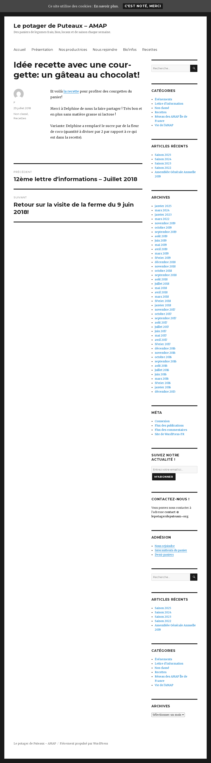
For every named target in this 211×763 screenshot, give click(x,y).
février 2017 (162, 344)
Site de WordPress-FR (169, 434)
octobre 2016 (163, 357)
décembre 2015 (165, 391)
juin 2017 (160, 331)
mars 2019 (162, 253)
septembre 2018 (166, 275)
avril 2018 (161, 292)
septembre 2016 (165, 361)
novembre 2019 (165, 223)
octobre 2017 (163, 314)
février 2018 (163, 301)
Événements (163, 99)
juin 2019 (160, 240)
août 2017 (161, 322)
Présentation (42, 50)
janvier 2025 (163, 206)
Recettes (149, 50)
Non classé (21, 114)
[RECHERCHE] (193, 68)
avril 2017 (161, 340)
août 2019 (161, 236)
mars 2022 (162, 219)
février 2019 (163, 258)
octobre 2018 (163, 271)
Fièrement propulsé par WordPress (84, 743)
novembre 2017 (165, 309)
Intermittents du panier (171, 550)
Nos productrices (73, 50)
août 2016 (161, 366)
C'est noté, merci (143, 6)
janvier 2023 (163, 214)
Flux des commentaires (171, 430)
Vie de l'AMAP (164, 125)
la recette (71, 91)
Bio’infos (129, 50)
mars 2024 (162, 210)
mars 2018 (162, 296)
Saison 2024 (163, 159)
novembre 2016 (165, 353)
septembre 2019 (165, 232)
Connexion (162, 421)
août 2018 (161, 279)
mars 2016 (162, 378)
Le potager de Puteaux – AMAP (60, 25)
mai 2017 (160, 335)
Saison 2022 (163, 168)
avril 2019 (161, 249)
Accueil (20, 50)
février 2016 (163, 383)
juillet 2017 (162, 327)
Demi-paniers (164, 554)
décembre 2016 (165, 348)
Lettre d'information (169, 103)
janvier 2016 (163, 387)
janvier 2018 (163, 305)
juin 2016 (160, 374)
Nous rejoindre (105, 50)
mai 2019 (161, 245)
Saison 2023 (163, 163)
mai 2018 (161, 288)
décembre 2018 (165, 262)
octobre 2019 (163, 227)
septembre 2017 (165, 318)
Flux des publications (169, 425)
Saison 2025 (163, 155)
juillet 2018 (162, 284)
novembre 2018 (165, 266)
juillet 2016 (162, 370)
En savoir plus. (106, 6)
